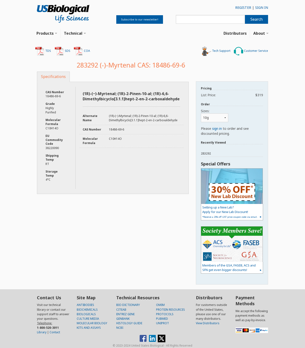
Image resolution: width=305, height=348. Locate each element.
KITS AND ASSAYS (89, 328)
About (259, 33)
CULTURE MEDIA (88, 319)
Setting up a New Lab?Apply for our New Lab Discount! (230, 211)
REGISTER (243, 7)
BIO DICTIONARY (128, 305)
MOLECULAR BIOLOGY (92, 323)
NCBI (119, 328)
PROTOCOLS (164, 314)
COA (86, 51)
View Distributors (207, 323)
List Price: (232, 95)
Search (256, 19)
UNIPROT (162, 323)
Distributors (235, 33)
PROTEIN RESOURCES (170, 310)
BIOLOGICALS (86, 314)
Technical (73, 33)
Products (45, 33)
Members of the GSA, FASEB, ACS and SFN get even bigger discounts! (229, 267)
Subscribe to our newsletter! (139, 19)
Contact (55, 332)
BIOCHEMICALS (87, 310)
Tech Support (220, 51)
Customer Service (255, 51)
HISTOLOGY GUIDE (129, 323)
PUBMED (162, 319)
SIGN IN (261, 7)
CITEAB (121, 310)
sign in (217, 128)
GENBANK (123, 319)
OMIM (160, 305)
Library (41, 332)
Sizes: (205, 111)
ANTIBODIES (85, 305)
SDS (67, 51)
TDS (48, 51)
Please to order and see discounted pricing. (225, 131)
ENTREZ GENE (125, 314)
